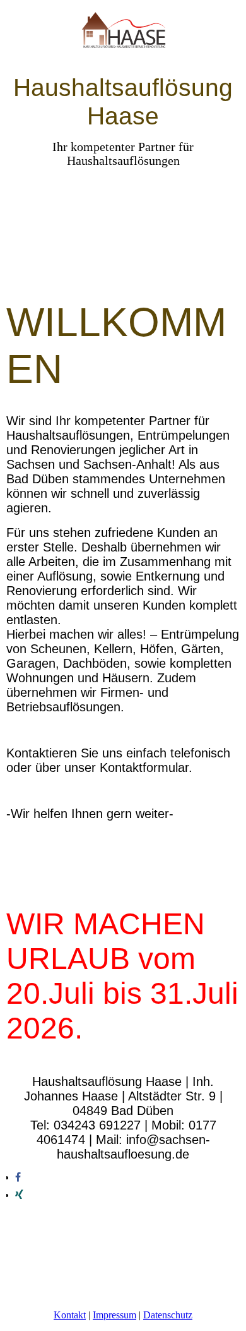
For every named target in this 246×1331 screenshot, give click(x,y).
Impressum (114, 1315)
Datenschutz (167, 1315)
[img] (123, 36)
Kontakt (70, 1315)
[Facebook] (18, 1177)
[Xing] (19, 1194)
